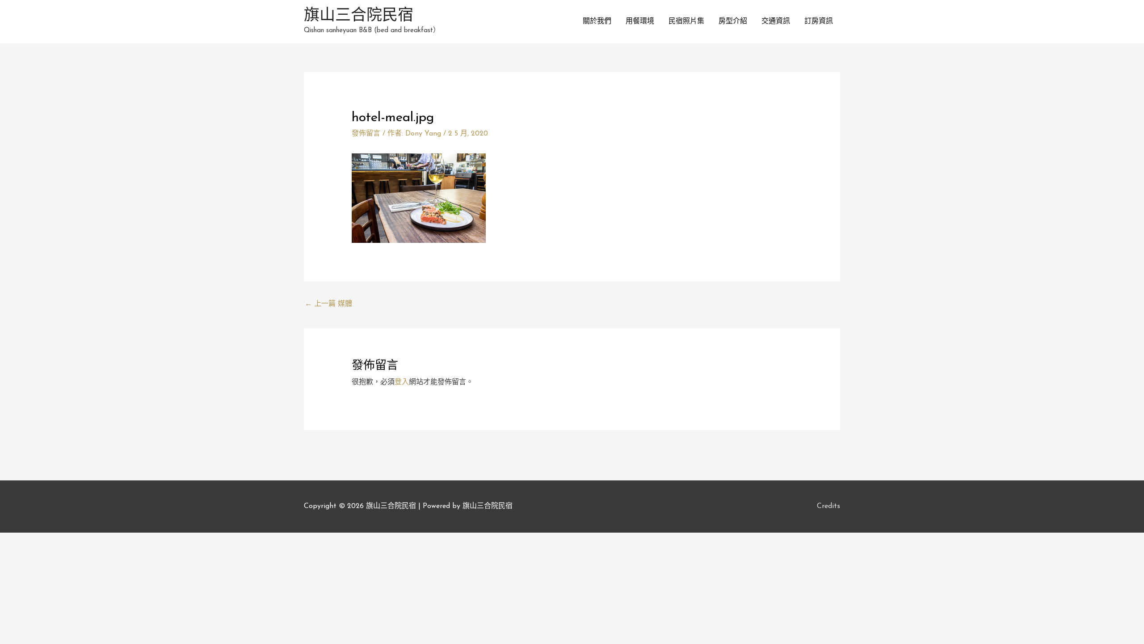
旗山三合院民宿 (358, 16)
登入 (402, 382)
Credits (828, 506)
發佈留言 (366, 133)
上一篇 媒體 (328, 304)
